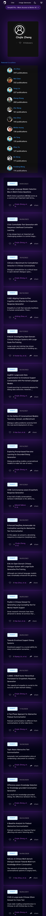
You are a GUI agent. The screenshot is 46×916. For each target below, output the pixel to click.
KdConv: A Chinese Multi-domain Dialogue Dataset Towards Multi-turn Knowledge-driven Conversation (21, 862)
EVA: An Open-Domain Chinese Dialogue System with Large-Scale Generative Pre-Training (20, 566)
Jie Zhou (16, 69)
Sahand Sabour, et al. (20, 506)
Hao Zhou (17, 118)
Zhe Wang (17, 108)
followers (28, 43)
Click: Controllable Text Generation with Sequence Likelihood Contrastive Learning (22, 227)
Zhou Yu (16, 147)
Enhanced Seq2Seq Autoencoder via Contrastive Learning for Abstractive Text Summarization (21, 528)
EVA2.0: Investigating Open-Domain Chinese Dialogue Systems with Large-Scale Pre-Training (22, 339)
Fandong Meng (19, 167)
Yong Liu (16, 88)
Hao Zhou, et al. (20, 583)
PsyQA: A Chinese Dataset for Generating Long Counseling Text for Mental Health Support (21, 605)
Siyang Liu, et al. (21, 656)
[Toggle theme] (35, 3)
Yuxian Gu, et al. (21, 356)
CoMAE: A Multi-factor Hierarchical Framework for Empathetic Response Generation (21, 679)
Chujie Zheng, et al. (21, 205)
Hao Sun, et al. (20, 432)
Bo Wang (16, 157)
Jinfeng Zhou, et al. (21, 317)
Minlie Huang (18, 127)
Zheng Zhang (18, 98)
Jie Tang (16, 137)
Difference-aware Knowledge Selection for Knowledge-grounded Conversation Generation (22, 788)
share (36, 205)
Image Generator (25, 3)
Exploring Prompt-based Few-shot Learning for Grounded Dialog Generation (20, 454)
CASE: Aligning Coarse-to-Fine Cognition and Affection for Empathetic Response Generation (22, 301)
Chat (12, 3)
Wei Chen (17, 79)
